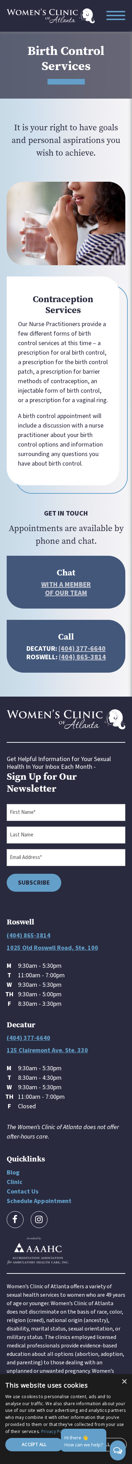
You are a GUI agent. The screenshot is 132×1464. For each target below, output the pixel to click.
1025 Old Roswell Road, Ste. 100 (52, 947)
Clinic (15, 1182)
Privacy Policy (55, 1431)
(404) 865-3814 (82, 657)
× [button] (124, 1381)
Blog (13, 1172)
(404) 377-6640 (82, 648)
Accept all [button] (34, 1444)
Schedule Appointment (39, 1201)
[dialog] (66, 1419)
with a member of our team (66, 588)
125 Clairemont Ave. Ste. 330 (47, 1050)
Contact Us (22, 1191)
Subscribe (34, 882)
